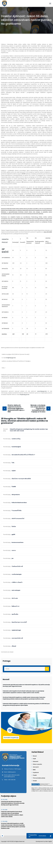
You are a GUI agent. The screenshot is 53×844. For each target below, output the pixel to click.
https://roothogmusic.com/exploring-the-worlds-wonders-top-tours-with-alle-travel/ (29, 430)
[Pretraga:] (26, 668)
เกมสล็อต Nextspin (17, 574)
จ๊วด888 (14, 486)
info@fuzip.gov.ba (11, 358)
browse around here (17, 542)
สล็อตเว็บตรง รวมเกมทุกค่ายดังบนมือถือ (21, 478)
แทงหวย (14, 550)
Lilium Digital (48, 841)
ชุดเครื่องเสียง (15, 614)
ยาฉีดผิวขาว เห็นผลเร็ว (17, 582)
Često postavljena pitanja (39, 778)
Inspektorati (36, 772)
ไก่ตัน (13, 462)
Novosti (35, 756)
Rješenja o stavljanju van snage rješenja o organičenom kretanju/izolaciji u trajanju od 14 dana (38, 408)
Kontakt (35, 780)
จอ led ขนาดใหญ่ (16, 439)
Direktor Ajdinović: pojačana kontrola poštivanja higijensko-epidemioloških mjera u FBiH (16, 408)
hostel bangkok (16, 447)
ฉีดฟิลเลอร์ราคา (15, 606)
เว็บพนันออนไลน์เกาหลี (17, 566)
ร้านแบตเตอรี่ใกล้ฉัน (16, 510)
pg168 (13, 534)
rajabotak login (16, 630)
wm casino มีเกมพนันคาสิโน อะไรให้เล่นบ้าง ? (23, 454)
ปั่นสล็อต (14, 526)
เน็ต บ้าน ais (15, 598)
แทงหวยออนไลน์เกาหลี (17, 638)
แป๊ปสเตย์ (14, 646)
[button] (50, 3)
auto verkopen (16, 590)
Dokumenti (35, 761)
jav (12, 558)
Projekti (35, 775)
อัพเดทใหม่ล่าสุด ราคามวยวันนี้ (19, 622)
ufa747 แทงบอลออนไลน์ (18, 518)
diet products (16, 494)
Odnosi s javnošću (37, 764)
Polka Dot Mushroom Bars (19, 502)
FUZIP (34, 758)
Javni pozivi (36, 767)
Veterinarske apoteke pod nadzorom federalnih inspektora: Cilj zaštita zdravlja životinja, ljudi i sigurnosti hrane (26, 685)
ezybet (14, 470)
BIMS (34, 769)
